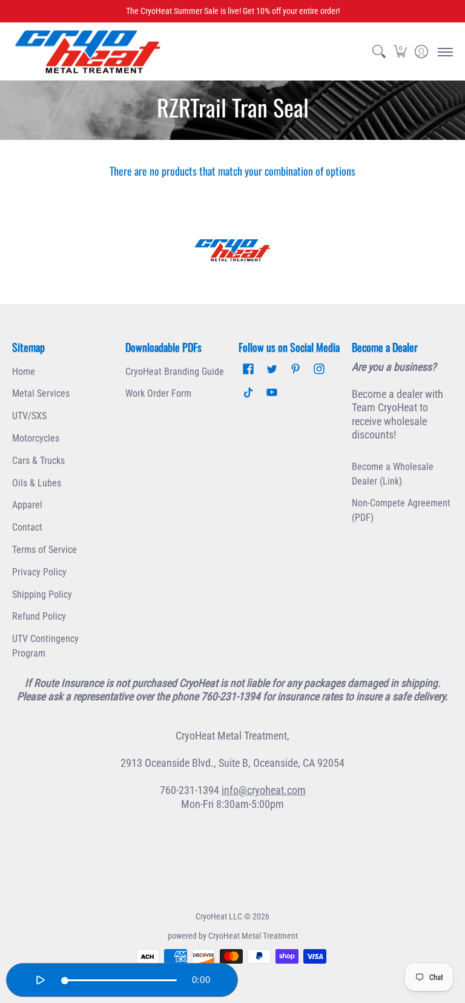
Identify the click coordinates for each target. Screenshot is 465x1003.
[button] (400, 52)
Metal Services (41, 393)
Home (23, 371)
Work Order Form (158, 393)
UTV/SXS (29, 416)
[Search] (378, 52)
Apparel (27, 505)
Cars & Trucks (38, 460)
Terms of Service (44, 549)
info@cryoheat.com (264, 790)
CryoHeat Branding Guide (174, 371)
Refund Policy (39, 616)
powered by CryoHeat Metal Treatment (233, 936)
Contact (27, 527)
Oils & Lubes (36, 483)
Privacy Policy (39, 572)
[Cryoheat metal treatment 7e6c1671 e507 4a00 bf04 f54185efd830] (232, 250)
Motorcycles (35, 438)
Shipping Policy (42, 594)
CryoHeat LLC (219, 916)
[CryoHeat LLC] (87, 52)
